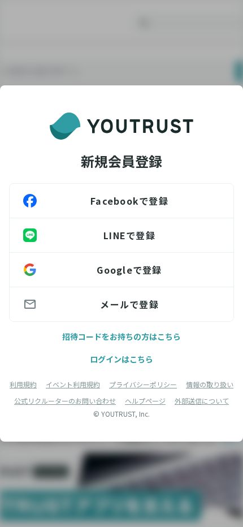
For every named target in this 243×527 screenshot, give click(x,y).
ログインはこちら (121, 359)
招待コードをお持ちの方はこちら (121, 336)
